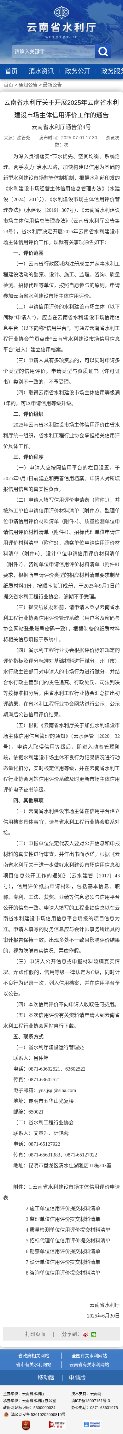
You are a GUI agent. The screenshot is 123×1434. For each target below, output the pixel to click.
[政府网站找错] (57, 1424)
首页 (11, 71)
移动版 (47, 1378)
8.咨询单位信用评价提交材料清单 (56, 1273)
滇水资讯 (41, 71)
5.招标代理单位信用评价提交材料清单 (61, 1240)
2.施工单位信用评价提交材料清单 (56, 1208)
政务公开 (77, 71)
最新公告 (52, 84)
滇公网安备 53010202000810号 (38, 1415)
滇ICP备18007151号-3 (90, 1401)
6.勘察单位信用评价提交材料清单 (56, 1251)
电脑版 (77, 1378)
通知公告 (28, 84)
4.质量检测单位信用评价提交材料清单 (61, 1230)
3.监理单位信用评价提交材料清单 (56, 1219)
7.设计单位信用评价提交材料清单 (56, 1262)
